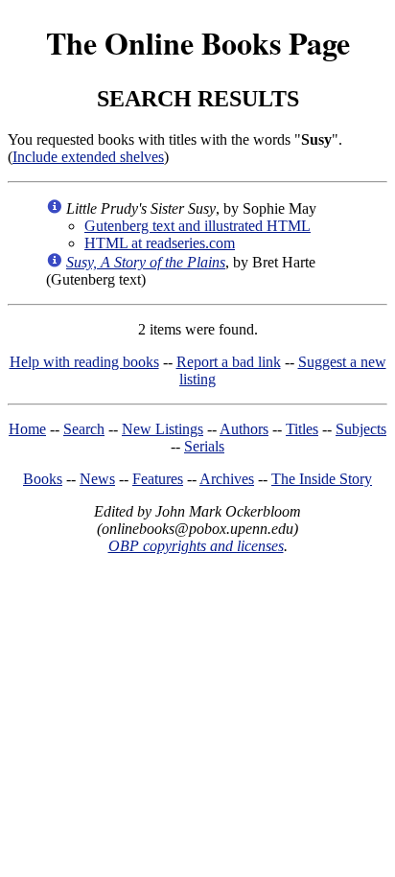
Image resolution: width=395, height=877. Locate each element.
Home (27, 429)
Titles (302, 429)
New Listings (162, 429)
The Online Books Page (198, 42)
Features (157, 479)
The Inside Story (321, 479)
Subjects (361, 429)
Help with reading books (84, 362)
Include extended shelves (88, 157)
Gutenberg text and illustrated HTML (197, 226)
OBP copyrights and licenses (196, 546)
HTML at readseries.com (159, 243)
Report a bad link (228, 362)
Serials (204, 446)
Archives (226, 479)
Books (42, 479)
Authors (244, 429)
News (97, 479)
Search (84, 429)
